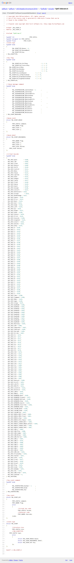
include (51, 9)
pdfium (4, 9)
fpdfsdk (44, 9)
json (70, 560)
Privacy (16, 560)
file (38, 13)
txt (66, 560)
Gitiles (11, 560)
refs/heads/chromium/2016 (26, 9)
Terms (21, 560)
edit (43, 13)
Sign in (70, 3)
